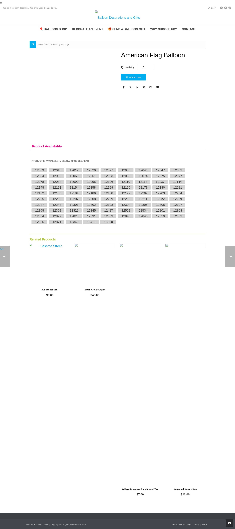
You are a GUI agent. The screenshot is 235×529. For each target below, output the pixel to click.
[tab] (47, 146)
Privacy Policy (201, 524)
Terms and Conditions (181, 524)
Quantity (127, 67)
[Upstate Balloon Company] (117, 17)
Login (213, 8)
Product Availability (47, 146)
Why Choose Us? (163, 29)
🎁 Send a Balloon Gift (126, 29)
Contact (189, 29)
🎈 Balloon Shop (53, 29)
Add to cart (135, 77)
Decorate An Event (87, 29)
